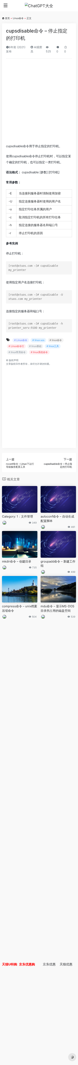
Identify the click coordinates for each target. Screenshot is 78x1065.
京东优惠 (49, 964)
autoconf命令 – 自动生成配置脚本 (57, 519)
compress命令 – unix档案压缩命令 (19, 608)
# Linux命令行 (16, 346)
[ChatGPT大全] (39, 5)
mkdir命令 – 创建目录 (16, 561)
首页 (7, 18)
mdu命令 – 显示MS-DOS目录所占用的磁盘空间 (57, 608)
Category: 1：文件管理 (17, 516)
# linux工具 (53, 346)
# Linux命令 (20, 340)
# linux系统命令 (39, 352)
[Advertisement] (39, 102)
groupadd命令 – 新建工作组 (58, 564)
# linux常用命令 (17, 352)
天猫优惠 (66, 964)
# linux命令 (56, 340)
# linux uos (38, 340)
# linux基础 (35, 346)
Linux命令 (18, 18)
